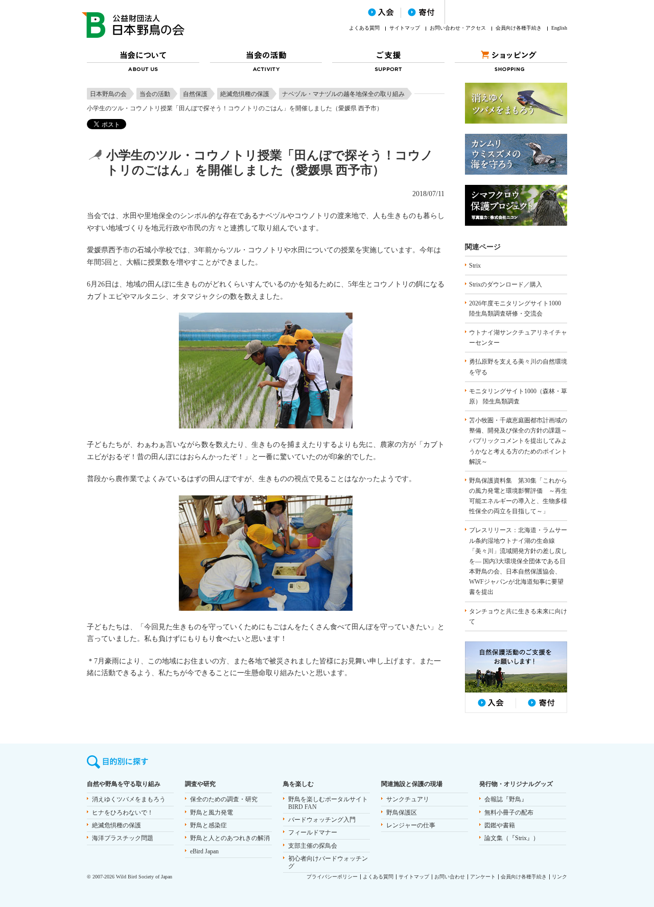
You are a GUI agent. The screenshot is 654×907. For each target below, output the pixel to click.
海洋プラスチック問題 (122, 838)
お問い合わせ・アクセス (458, 28)
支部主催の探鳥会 (312, 845)
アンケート (483, 876)
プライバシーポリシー (332, 876)
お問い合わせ (449, 876)
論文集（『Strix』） (511, 838)
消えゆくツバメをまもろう (129, 799)
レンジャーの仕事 (410, 825)
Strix (475, 265)
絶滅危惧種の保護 (244, 94)
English (559, 28)
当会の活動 (154, 94)
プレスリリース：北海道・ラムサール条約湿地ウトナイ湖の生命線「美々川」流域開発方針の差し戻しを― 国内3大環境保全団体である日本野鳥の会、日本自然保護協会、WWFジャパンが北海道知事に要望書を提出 (518, 561)
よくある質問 (364, 28)
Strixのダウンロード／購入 (505, 284)
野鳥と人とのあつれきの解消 (230, 838)
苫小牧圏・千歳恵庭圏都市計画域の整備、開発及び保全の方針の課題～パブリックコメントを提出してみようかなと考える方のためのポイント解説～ (518, 441)
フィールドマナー (312, 832)
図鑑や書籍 (499, 825)
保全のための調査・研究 (224, 799)
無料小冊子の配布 (508, 812)
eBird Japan (204, 851)
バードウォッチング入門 (322, 819)
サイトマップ (404, 28)
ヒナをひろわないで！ (122, 812)
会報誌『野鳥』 (505, 799)
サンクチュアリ (407, 799)
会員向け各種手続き (519, 28)
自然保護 (195, 94)
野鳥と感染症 (208, 825)
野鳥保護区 (401, 812)
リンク (559, 876)
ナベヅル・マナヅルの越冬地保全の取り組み (343, 94)
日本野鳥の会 (108, 94)
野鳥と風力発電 (211, 812)
